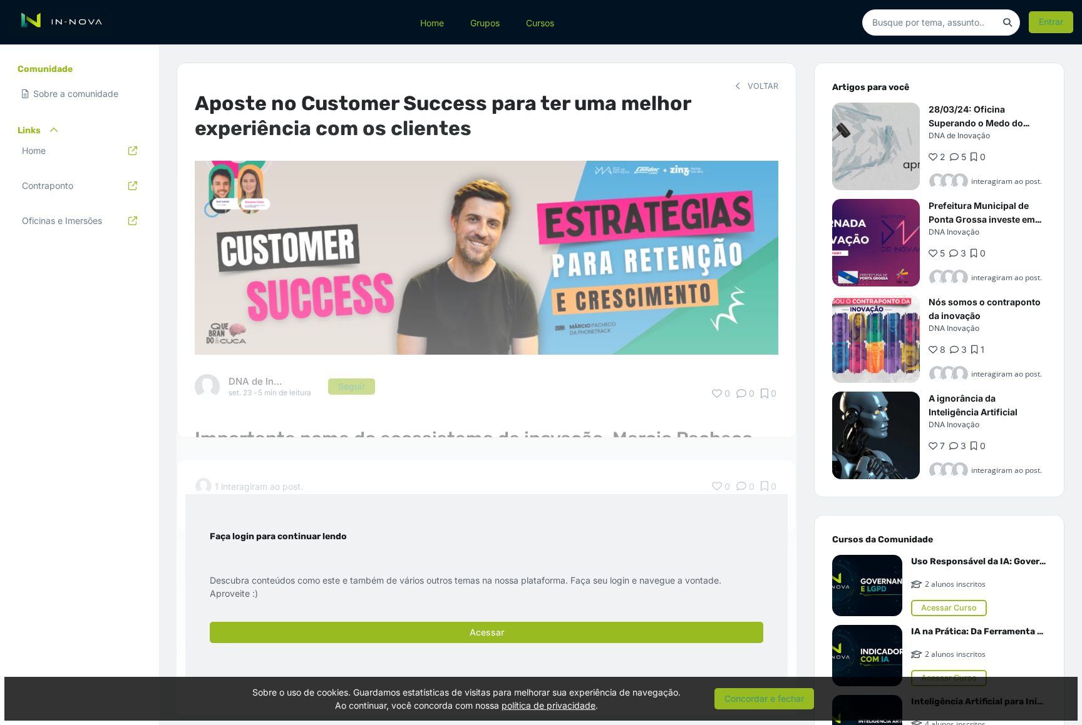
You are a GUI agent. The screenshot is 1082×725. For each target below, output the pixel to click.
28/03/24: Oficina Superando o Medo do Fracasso (976, 123)
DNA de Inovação (959, 135)
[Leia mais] (876, 146)
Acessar (487, 632)
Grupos (485, 22)
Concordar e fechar (764, 698)
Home (432, 22)
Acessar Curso (949, 607)
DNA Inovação (954, 231)
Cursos (540, 22)
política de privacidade (548, 705)
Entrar (1051, 21)
